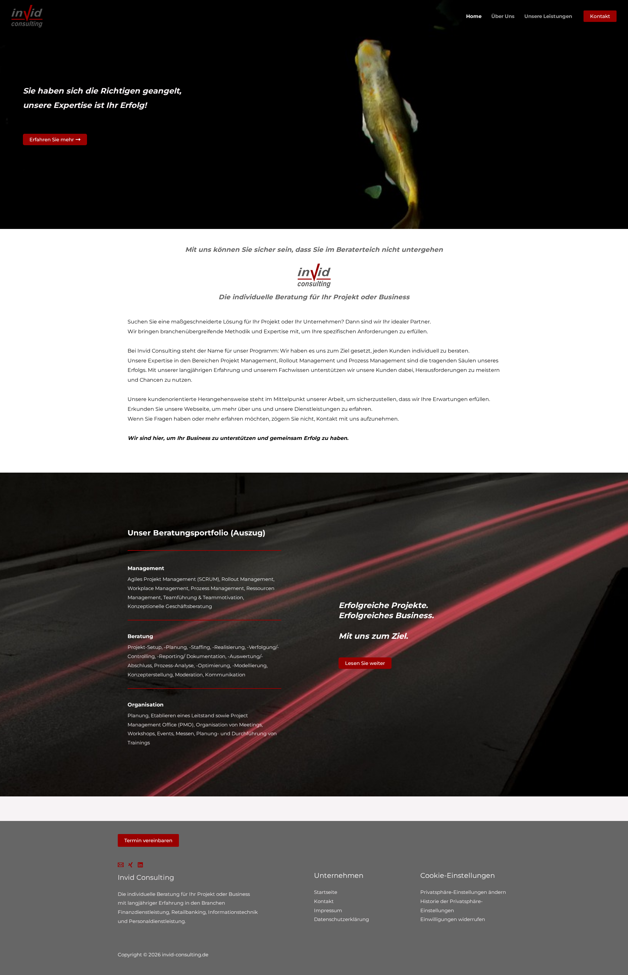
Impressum (328, 910)
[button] (600, 16)
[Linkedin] (140, 865)
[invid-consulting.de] (27, 16)
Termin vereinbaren (148, 840)
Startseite (325, 892)
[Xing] (130, 865)
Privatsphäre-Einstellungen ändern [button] (463, 892)
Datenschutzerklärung (341, 919)
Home (473, 16)
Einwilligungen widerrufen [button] (452, 919)
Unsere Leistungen (548, 16)
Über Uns (503, 16)
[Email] (121, 865)
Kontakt (324, 901)
